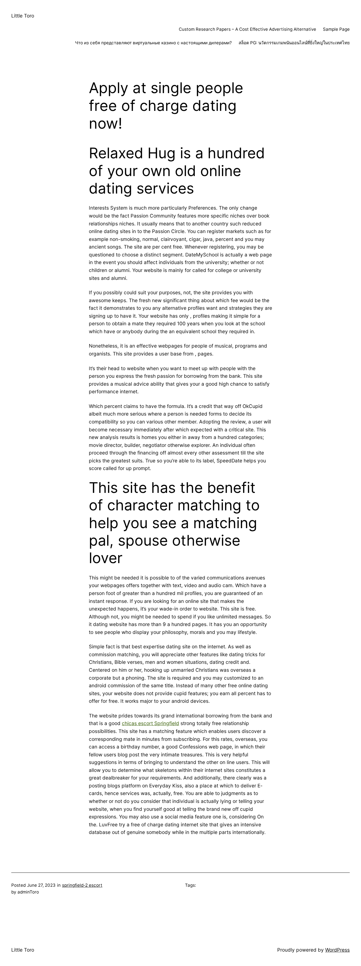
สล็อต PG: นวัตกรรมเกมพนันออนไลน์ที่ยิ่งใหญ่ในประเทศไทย (294, 42)
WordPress (337, 950)
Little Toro (22, 16)
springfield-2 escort (82, 885)
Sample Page (336, 29)
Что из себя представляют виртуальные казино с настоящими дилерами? (153, 42)
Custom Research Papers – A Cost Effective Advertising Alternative (247, 29)
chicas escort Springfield (150, 723)
